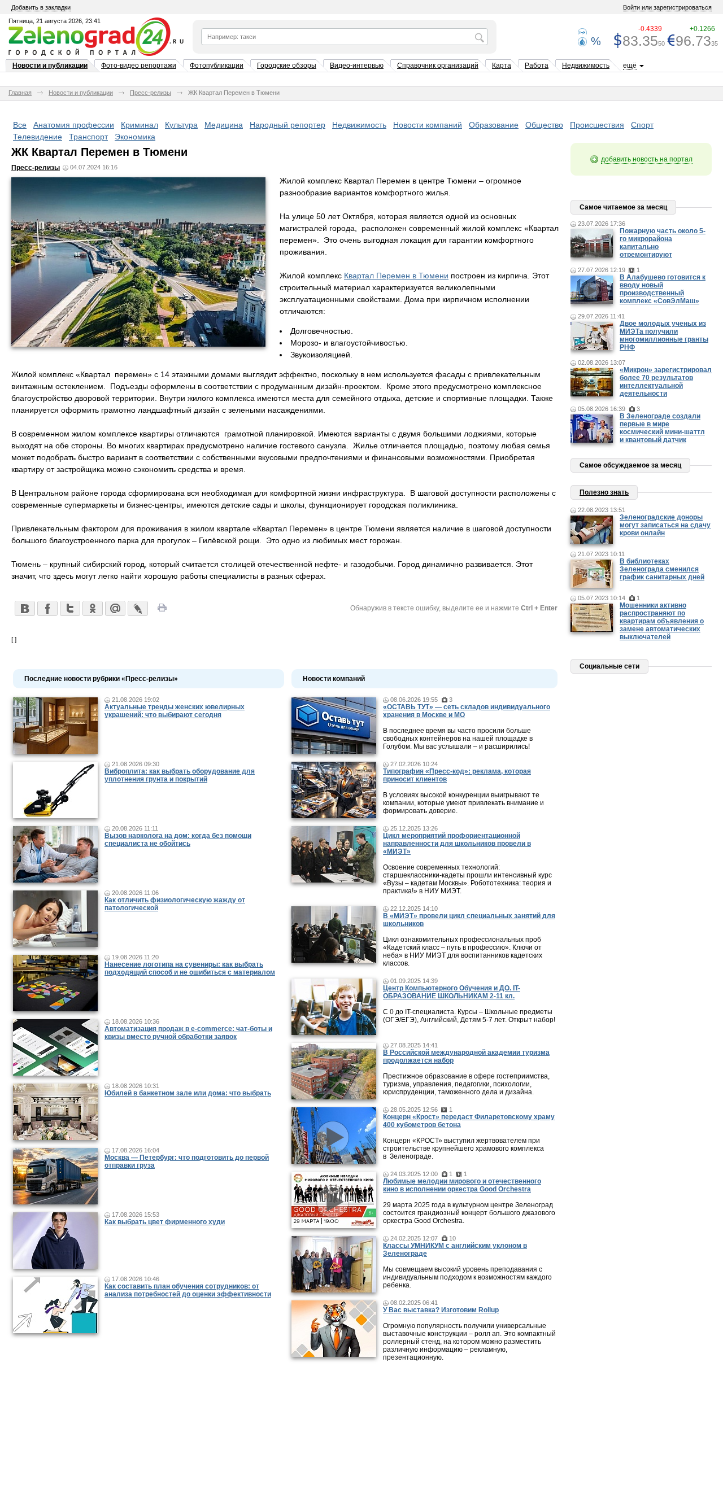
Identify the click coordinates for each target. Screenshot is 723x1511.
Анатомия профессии (73, 124)
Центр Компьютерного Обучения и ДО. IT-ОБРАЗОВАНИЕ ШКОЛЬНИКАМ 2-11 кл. (451, 992)
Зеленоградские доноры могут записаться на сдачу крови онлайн (665, 525)
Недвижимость (585, 65)
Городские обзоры (286, 65)
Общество (544, 124)
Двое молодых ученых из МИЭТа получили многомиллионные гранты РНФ (664, 335)
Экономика (135, 136)
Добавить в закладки (41, 7)
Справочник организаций (437, 65)
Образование (494, 124)
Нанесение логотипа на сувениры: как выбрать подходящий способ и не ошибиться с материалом (189, 968)
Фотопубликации (216, 65)
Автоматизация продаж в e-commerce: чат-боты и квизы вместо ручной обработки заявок (188, 1033)
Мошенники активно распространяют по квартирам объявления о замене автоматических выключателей (662, 621)
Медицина (223, 124)
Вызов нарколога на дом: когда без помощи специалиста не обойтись (177, 840)
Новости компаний (427, 124)
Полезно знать (604, 492)
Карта (501, 65)
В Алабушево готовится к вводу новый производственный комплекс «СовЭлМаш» (662, 289)
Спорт (642, 124)
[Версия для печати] (162, 611)
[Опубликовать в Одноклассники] (92, 608)
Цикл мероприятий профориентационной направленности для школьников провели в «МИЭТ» (457, 843)
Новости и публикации (50, 65)
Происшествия (597, 124)
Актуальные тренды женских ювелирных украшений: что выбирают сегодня (174, 711)
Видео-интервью (357, 65)
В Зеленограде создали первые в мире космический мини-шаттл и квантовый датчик (662, 428)
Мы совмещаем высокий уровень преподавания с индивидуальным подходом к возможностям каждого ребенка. (467, 1277)
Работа (536, 65)
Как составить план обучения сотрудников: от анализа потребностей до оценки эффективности (187, 1290)
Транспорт (88, 136)
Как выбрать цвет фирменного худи (164, 1222)
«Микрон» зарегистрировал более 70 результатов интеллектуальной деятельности (666, 382)
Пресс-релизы (150, 92)
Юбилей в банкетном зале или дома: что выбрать (187, 1093)
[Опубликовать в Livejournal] (137, 608)
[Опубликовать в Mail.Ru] (114, 608)
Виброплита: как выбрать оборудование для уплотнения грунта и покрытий (179, 775)
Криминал (139, 124)
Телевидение (37, 136)
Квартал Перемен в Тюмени (396, 275)
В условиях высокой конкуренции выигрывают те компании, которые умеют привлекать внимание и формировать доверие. (463, 803)
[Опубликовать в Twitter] (69, 608)
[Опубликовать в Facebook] (47, 608)
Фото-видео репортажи (138, 65)
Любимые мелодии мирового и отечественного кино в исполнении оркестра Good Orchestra (462, 1185)
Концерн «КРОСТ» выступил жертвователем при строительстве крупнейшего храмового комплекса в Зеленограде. (463, 1148)
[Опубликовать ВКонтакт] (24, 608)
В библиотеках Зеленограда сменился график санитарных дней (662, 569)
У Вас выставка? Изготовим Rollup (441, 1310)
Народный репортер (287, 124)
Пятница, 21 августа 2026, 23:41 (54, 21)
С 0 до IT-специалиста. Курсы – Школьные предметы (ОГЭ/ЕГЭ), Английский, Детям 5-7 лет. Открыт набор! (469, 1016)
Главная (20, 92)
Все (20, 124)
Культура (181, 124)
